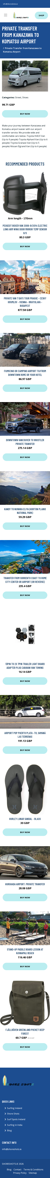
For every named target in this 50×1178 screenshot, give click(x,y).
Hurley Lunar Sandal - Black (25, 818)
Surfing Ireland (14, 1108)
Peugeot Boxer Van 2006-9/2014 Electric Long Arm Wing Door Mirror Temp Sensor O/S (25, 229)
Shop (41, 15)
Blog (9, 1130)
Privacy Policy (20, 1172)
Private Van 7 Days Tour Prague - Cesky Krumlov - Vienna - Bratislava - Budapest (25, 302)
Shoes (25, 97)
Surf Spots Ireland (16, 1119)
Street (18, 97)
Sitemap (33, 1172)
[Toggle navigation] (5, 15)
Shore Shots (13, 1113)
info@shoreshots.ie (10, 4)
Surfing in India (14, 1124)
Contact (17, 1169)
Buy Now (25, 113)
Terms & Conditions (33, 1169)
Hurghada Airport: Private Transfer (25, 884)
